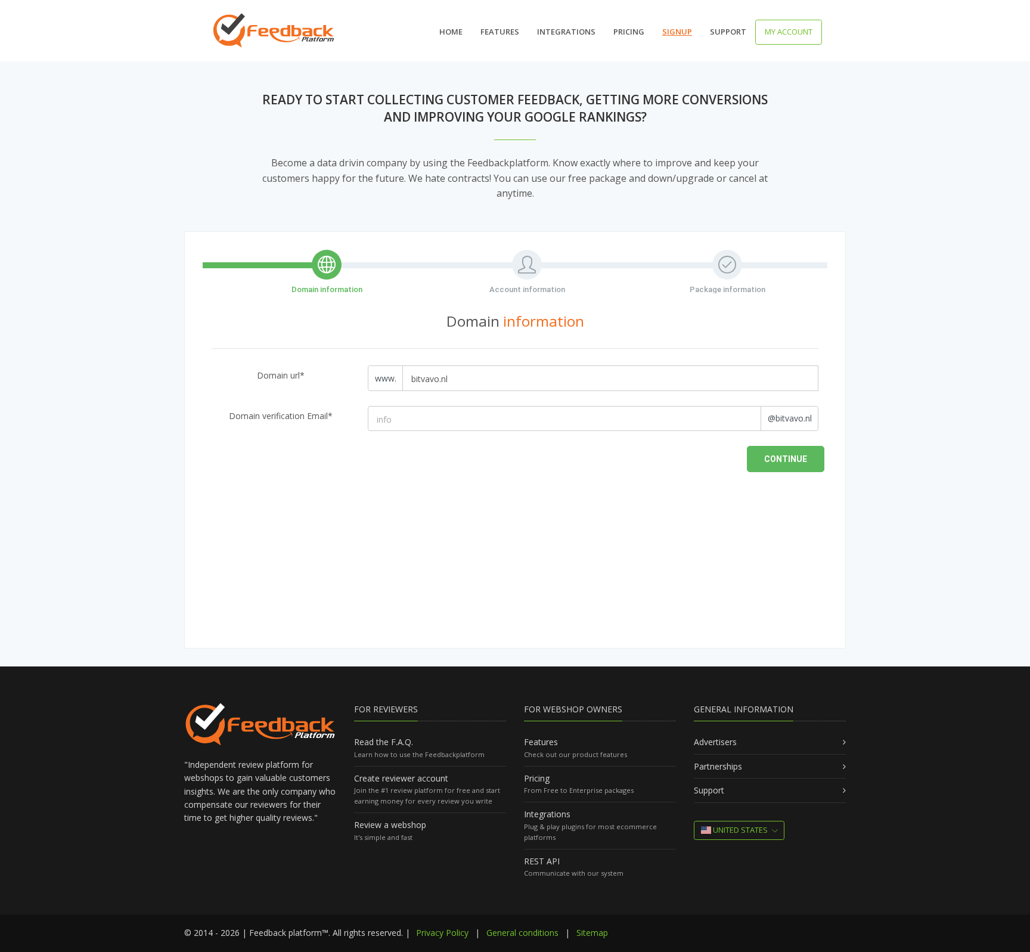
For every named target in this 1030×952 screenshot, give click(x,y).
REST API (542, 861)
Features (499, 31)
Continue (785, 459)
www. (385, 378)
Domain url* (281, 375)
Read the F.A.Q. (383, 742)
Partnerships (718, 766)
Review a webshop (390, 824)
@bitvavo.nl (790, 418)
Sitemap (592, 932)
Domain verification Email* (281, 415)
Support (728, 31)
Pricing (628, 31)
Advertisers (715, 742)
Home (451, 31)
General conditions (522, 932)
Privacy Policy (442, 932)
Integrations (566, 31)
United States (739, 829)
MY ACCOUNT (788, 31)
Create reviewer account (401, 778)
